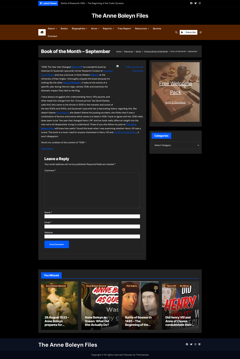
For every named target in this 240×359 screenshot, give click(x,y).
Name (48, 212)
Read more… (47, 148)
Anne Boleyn (62, 112)
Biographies (79, 28)
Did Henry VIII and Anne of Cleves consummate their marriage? (178, 323)
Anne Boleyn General (56, 286)
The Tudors (132, 286)
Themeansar (142, 354)
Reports (107, 28)
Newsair (128, 354)
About (51, 28)
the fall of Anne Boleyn (125, 132)
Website (48, 232)
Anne (94, 28)
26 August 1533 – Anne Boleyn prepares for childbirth (57, 323)
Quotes (157, 28)
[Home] (42, 32)
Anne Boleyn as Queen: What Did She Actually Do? (97, 321)
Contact (52, 36)
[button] (200, 32)
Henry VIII (171, 286)
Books (64, 28)
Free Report (124, 28)
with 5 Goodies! (176, 102)
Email (48, 222)
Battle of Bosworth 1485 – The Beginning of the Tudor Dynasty (138, 323)
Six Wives (184, 286)
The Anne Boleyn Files (120, 15)
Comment (50, 170)
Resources (141, 28)
